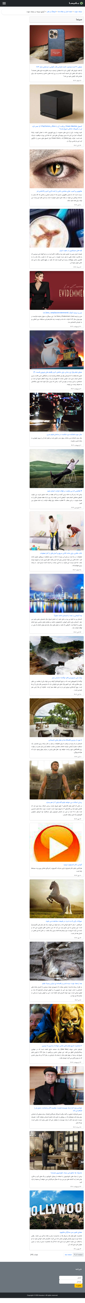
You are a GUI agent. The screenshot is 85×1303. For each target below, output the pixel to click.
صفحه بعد (68, 1254)
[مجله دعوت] (76, 3)
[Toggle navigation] (4, 3)
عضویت (78, 1285)
